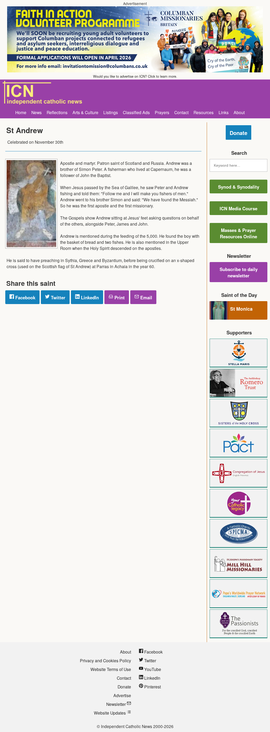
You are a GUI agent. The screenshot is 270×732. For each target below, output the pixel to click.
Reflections (57, 112)
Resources (204, 112)
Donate (238, 133)
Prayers (162, 112)
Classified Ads (136, 112)
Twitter (57, 297)
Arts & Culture (85, 112)
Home (20, 112)
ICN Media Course (238, 208)
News (36, 112)
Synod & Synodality (238, 187)
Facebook (24, 297)
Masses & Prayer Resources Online (238, 233)
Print (119, 297)
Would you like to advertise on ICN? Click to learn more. (135, 76)
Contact (181, 112)
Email (145, 297)
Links (224, 112)
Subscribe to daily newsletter (239, 272)
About (239, 112)
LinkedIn (89, 297)
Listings (110, 112)
